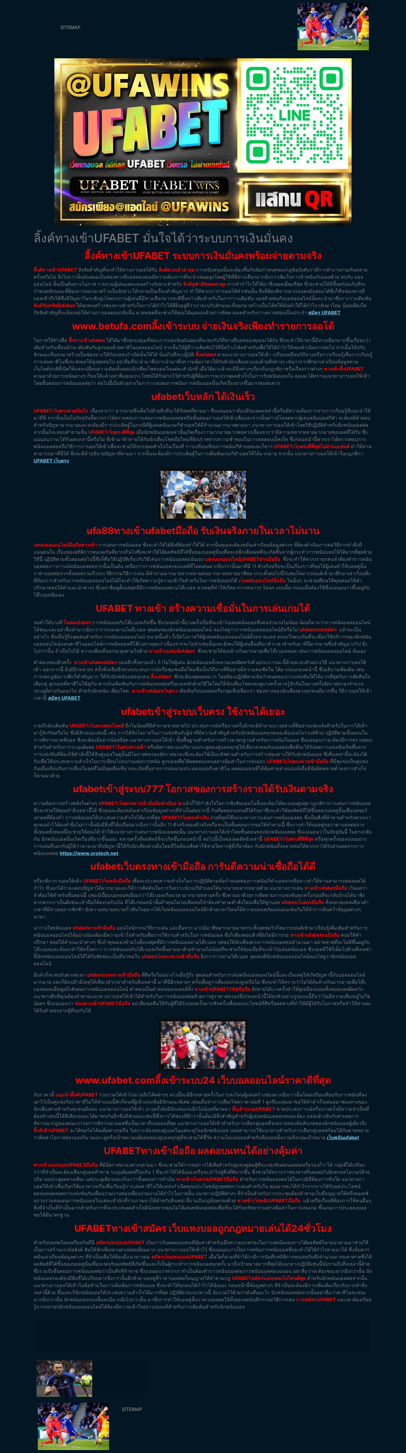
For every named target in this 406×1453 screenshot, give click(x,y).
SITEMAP (70, 27)
